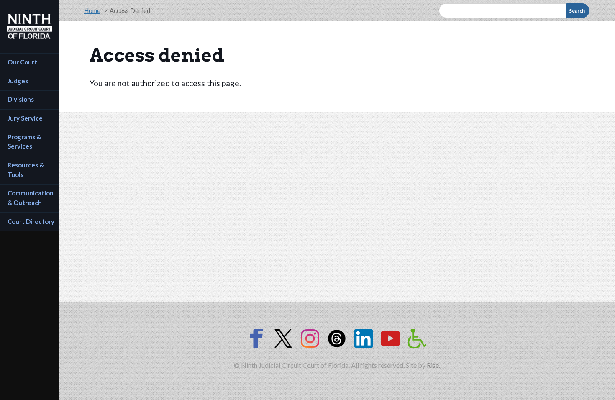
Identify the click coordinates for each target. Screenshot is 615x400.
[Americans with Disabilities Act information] (417, 338)
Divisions (21, 99)
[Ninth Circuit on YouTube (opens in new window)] (390, 338)
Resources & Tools (26, 169)
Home (92, 10)
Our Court (22, 62)
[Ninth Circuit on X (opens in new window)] (283, 338)
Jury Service (25, 118)
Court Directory (31, 221)
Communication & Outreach (31, 197)
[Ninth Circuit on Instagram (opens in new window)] (310, 338)
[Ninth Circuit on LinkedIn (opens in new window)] (363, 338)
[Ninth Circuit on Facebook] (256, 338)
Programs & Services (25, 141)
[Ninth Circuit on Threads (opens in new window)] (337, 338)
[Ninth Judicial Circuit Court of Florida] (29, 26)
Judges (18, 81)
